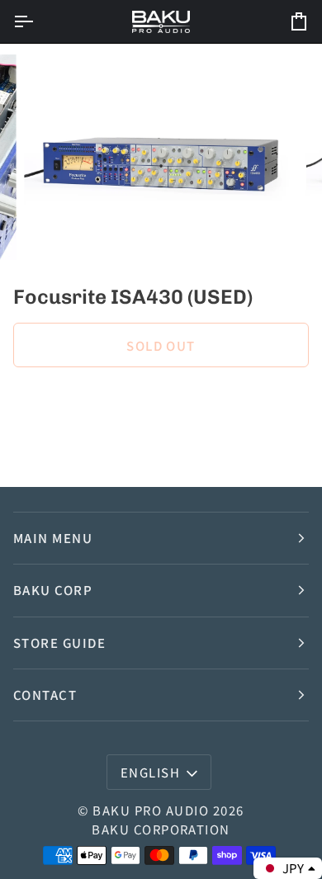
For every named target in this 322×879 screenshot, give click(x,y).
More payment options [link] (77, 445)
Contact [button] (45, 694)
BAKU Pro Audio (150, 810)
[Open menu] (38, 21)
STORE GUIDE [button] (59, 642)
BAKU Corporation (161, 829)
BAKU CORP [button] (52, 589)
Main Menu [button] (52, 537)
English (150, 772)
